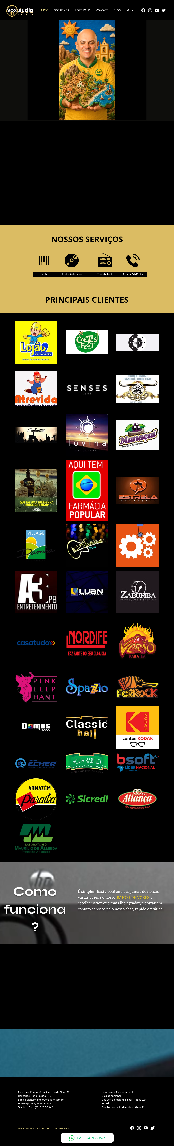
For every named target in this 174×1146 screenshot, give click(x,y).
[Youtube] (156, 10)
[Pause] (32, 115)
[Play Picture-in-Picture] (136, 115)
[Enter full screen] (142, 115)
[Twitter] (163, 10)
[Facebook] (143, 10)
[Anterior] (18, 182)
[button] (82, 10)
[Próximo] (155, 182)
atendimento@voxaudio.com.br (45, 1099)
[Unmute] (38, 115)
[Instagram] (150, 10)
